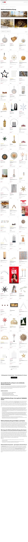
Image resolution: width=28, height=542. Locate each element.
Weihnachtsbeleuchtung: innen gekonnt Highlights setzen (9, 392)
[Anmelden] (24, 2)
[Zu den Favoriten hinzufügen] (8, 34)
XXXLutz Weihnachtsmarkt (18, 448)
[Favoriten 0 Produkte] (25, 2)
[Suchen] (1, 4)
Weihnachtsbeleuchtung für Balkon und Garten (7, 393)
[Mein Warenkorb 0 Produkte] (27, 2)
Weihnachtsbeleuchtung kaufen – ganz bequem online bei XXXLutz (10, 395)
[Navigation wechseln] (1, 2)
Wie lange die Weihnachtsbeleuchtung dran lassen (8, 394)
